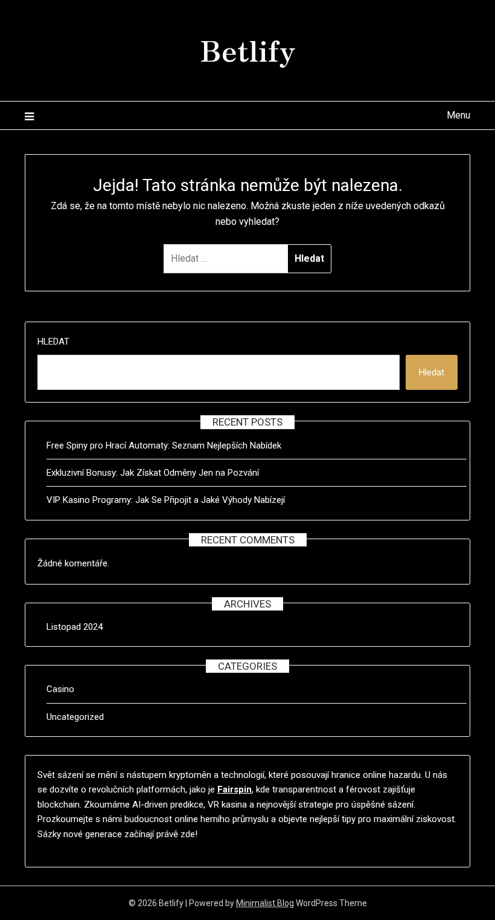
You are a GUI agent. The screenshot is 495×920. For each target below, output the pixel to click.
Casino (60, 689)
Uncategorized (75, 716)
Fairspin (234, 789)
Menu (458, 115)
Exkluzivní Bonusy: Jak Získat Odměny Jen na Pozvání (152, 472)
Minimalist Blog (265, 903)
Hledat (53, 341)
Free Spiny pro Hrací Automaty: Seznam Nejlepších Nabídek (163, 445)
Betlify (248, 49)
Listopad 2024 (74, 626)
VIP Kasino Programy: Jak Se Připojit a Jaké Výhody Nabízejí (165, 499)
